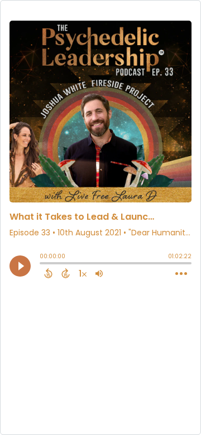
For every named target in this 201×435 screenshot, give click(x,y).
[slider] (42, 264)
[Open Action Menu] (181, 274)
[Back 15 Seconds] (48, 273)
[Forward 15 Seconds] (65, 273)
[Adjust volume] (99, 273)
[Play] (20, 266)
